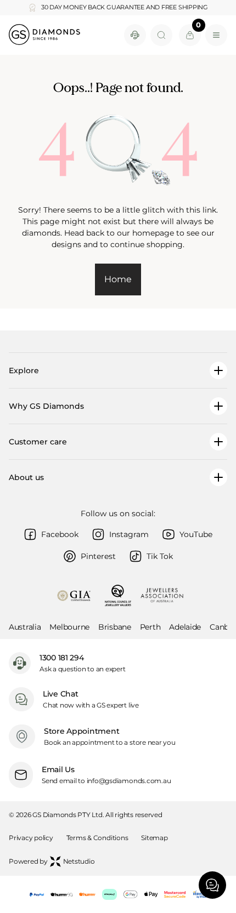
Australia (25, 627)
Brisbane (114, 627)
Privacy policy (31, 838)
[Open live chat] (135, 35)
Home (118, 279)
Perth (150, 627)
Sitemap (154, 838)
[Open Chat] (212, 885)
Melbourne (69, 627)
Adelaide (185, 627)
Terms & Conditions (97, 838)
